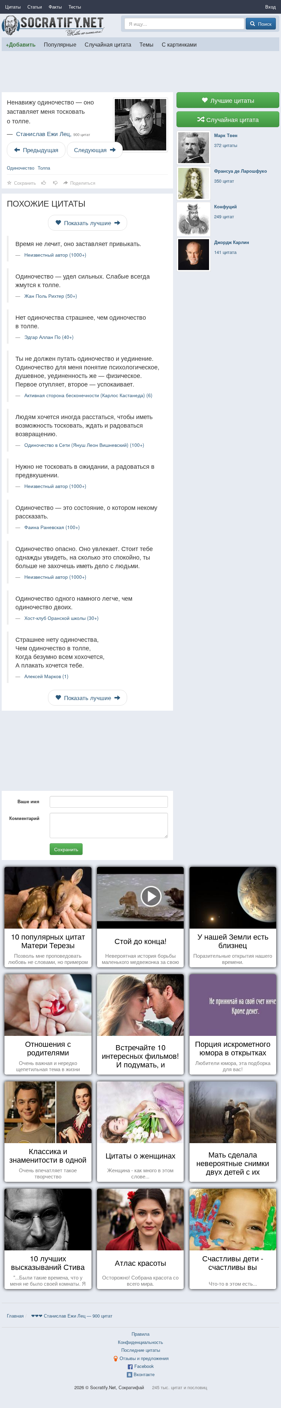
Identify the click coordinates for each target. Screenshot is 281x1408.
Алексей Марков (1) (46, 676)
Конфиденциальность (140, 1342)
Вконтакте (144, 1374)
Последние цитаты (140, 1350)
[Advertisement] (140, 71)
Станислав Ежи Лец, (53, 134)
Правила (140, 1334)
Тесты (75, 6)
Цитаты (13, 6)
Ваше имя (28, 801)
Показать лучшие (87, 223)
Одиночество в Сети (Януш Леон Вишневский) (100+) (84, 444)
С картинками (179, 44)
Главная (15, 1315)
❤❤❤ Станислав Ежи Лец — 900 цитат (71, 1315)
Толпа (44, 167)
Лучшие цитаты (231, 100)
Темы (146, 44)
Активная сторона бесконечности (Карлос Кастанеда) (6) (88, 395)
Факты (55, 6)
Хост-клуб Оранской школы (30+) (61, 617)
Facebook (144, 1366)
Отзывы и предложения (144, 1358)
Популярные (60, 44)
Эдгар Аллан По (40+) (49, 336)
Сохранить (66, 849)
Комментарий (24, 818)
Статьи (34, 6)
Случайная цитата (108, 44)
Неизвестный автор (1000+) (55, 254)
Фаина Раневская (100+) (52, 527)
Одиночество (20, 167)
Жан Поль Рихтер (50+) (50, 295)
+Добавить (21, 44)
